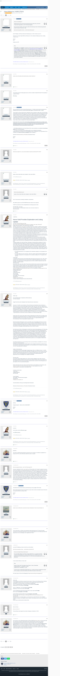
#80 (47, 618)
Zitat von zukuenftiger (17, 21)
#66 (47, 172)
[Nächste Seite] (10, 15)
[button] (2, 659)
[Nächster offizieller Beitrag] (47, 66)
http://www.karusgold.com (17, 268)
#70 (47, 400)
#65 (47, 149)
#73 (47, 465)
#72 (47, 448)
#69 (47, 293)
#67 (47, 189)
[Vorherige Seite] (1, 15)
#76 (47, 528)
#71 (47, 426)
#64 (47, 107)
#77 (47, 545)
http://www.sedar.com (27, 268)
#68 (47, 214)
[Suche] (46, 7)
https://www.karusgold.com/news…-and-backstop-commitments (23, 549)
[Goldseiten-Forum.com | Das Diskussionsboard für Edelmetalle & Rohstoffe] (24, 3)
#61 (47, 18)
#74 (47, 485)
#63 (47, 90)
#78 (47, 578)
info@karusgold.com (42, 268)
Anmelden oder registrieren (40, 7)
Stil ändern (45, 668)
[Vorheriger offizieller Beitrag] (45, 66)
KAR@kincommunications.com (18, 277)
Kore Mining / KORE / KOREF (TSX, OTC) (9, 663)
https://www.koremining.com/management (34, 573)
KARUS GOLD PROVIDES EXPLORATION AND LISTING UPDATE (23, 76)
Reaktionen (2, 29)
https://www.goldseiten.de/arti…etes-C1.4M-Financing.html (22, 467)
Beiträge (2, 30)
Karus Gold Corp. (24, 226)
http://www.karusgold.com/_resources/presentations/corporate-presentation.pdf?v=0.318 (26, 151)
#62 (47, 74)
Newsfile (18, 223)
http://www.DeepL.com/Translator (22, 134)
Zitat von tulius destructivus (18, 192)
